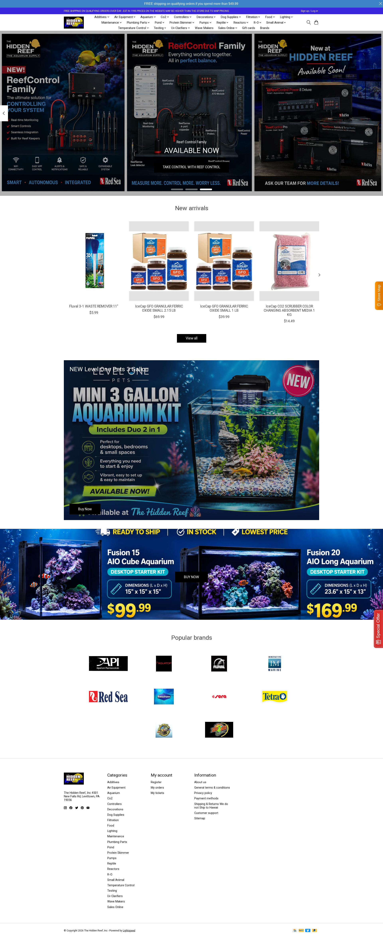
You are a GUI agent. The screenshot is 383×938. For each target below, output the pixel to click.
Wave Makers (204, 28)
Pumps (111, 858)
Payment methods (206, 798)
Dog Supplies (115, 815)
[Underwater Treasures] (164, 730)
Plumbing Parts (117, 842)
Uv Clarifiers (115, 896)
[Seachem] (164, 697)
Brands (264, 28)
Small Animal (115, 880)
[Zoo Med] (219, 730)
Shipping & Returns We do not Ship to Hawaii (211, 805)
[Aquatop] (164, 664)
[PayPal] (301, 931)
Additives (113, 782)
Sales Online (115, 907)
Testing (112, 890)
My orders (157, 787)
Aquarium (113, 793)
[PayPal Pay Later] (314, 931)
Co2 (110, 798)
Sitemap (199, 818)
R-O (109, 874)
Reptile (111, 863)
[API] (108, 664)
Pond (110, 847)
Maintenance (115, 836)
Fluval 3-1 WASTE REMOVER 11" (93, 306)
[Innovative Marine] (274, 664)
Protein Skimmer (118, 852)
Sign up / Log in (309, 11)
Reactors (113, 869)
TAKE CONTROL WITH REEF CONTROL (191, 167)
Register (156, 782)
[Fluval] (219, 664)
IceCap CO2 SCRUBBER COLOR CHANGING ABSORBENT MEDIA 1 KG (289, 310)
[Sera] (219, 697)
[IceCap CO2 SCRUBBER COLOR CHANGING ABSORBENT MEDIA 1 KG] (289, 261)
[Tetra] (274, 697)
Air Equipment (116, 787)
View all (191, 338)
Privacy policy (203, 793)
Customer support (206, 813)
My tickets (157, 793)
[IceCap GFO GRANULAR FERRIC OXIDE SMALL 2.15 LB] (159, 261)
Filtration (113, 820)
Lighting (112, 831)
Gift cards (248, 28)
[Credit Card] (294, 931)
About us (200, 782)
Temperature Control (120, 885)
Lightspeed (129, 930)
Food (110, 825)
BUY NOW (191, 577)
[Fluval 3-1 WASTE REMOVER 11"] (93, 261)
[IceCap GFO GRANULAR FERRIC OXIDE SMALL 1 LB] (224, 261)
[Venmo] (307, 931)
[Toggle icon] (308, 22)
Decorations (115, 809)
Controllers (114, 804)
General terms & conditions (212, 787)
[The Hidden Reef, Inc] (74, 23)
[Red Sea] (108, 697)
